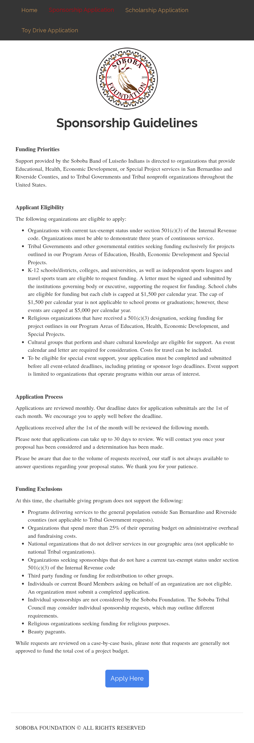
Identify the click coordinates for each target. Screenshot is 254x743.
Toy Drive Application (49, 30)
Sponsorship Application (81, 10)
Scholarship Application (156, 10)
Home (29, 10)
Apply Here (127, 678)
